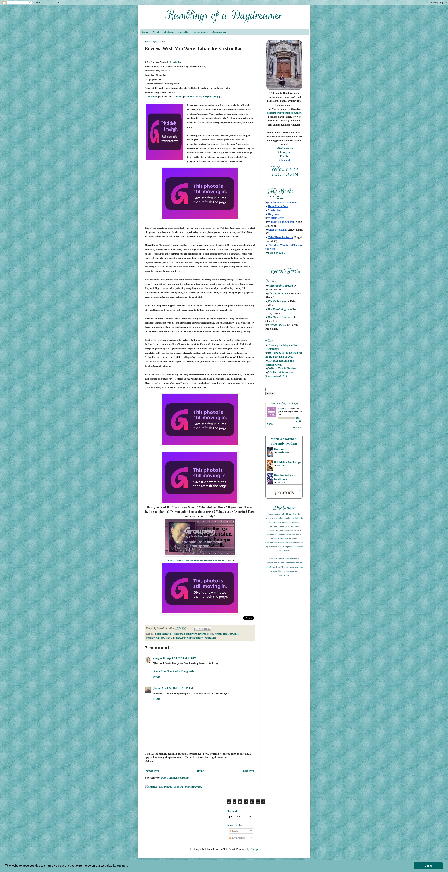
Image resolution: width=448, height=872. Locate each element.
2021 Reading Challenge (284, 403)
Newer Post (152, 771)
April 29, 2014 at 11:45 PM (177, 688)
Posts (234, 831)
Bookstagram (219, 31)
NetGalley (233, 633)
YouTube (217, 560)
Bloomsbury (176, 633)
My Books (169, 31)
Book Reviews (201, 31)
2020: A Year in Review (282, 368)
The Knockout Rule (279, 293)
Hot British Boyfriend (280, 309)
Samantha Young (283, 452)
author (297, 112)
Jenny (156, 688)
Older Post (248, 771)
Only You (279, 449)
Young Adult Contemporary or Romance (194, 638)
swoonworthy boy (155, 638)
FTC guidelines (291, 514)
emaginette (159, 658)
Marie (280, 408)
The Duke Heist (277, 301)
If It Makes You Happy (287, 462)
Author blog (228, 560)
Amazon (178, 96)
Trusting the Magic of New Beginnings (282, 347)
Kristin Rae (175, 62)
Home (145, 31)
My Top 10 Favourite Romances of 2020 (279, 374)
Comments (238, 838)
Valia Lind (280, 482)
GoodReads (151, 96)
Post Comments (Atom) (175, 777)
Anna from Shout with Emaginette (173, 671)
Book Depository (192, 96)
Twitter (179, 560)
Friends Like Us (277, 325)
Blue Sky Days (276, 253)
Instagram (199, 560)
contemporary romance (280, 112)
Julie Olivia (280, 465)
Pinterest (208, 560)
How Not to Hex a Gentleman (284, 477)
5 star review (162, 633)
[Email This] (195, 629)
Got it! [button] (428, 865)
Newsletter (183, 31)
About (156, 31)
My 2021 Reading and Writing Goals (280, 362)
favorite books (205, 633)
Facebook (170, 560)
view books (297, 427)
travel (168, 638)
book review (190, 633)
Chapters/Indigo (211, 96)
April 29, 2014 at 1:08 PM (182, 658)
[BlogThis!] (199, 629)
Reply (156, 676)
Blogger (255, 849)
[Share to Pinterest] (209, 629)
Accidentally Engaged (280, 285)
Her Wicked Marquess (280, 317)
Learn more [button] (120, 865)
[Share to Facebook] (205, 629)
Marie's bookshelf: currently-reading (284, 441)
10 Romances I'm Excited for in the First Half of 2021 (284, 355)
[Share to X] (202, 629)
